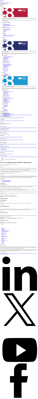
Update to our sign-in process (8, 2)
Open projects (5, 109)
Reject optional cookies (9, 196)
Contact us (4, 38)
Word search (1, 5)
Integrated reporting (5, 67)
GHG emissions (11, 253)
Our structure (4, 30)
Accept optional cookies (3, 196)
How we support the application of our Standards (9, 25)
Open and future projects (6, 73)
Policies (14, 253)
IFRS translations (5, 66)
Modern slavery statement (6, 253)
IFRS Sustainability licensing (6, 114)
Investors (3, 239)
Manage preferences (14, 196)
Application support (5, 70)
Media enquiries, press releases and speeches (19, 120)
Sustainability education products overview (5, 156)
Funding (4, 31)
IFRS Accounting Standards (3, 131)
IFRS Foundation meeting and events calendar (8, 35)
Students (3, 242)
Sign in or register (2, 2)
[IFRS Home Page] (1, 1)
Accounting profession (4, 238)
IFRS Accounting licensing (8, 139)
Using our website (34, 253)
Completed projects (5, 110)
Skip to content (2, 0)
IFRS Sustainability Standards (5, 231)
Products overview (2, 139)
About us (4, 23)
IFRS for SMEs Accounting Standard (7, 64)
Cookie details (2, 204)
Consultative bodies (5, 92)
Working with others (5, 106)
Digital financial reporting (25, 131)
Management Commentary (6, 65)
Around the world (5, 59)
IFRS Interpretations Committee (7, 57)
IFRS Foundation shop (20, 139)
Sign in (4, 165)
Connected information (6, 58)
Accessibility (1, 253)
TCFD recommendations (6, 102)
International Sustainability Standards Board (8, 91)
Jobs (2, 232)
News (4, 94)
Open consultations (5, 74)
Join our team (4, 39)
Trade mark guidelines (29, 253)
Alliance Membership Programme (21, 156)
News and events (4, 233)
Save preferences (14, 222)
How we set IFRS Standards (6, 24)
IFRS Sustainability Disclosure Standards (8, 98)
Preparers (3, 241)
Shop (2, 235)
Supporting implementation (5, 236)
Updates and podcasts (5, 61)
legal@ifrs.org (30, 177)
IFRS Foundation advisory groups (7, 29)
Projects (3, 234)
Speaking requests (8, 123)
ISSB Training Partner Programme (33, 156)
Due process (19, 117)
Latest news (4, 34)
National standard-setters (5, 240)
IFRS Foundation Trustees (3, 117)
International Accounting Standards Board (8, 56)
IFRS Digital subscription (14, 139)
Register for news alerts (3, 245)
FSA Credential (5, 115)
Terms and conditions (24, 253)
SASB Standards (5, 100)
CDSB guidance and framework (28, 147)
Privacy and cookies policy (18, 253)
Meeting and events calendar (6, 60)
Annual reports (5, 26)
